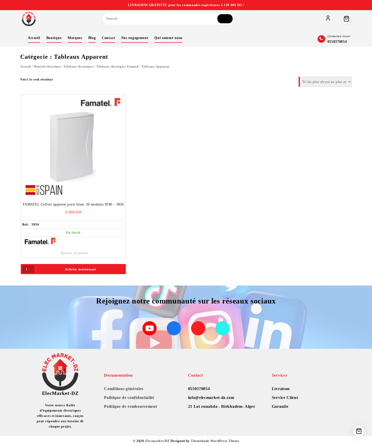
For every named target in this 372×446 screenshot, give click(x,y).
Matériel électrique (47, 66)
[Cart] (346, 19)
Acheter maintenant (80, 269)
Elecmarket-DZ (157, 441)
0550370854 (337, 42)
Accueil (25, 66)
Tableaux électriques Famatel (117, 66)
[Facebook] (174, 328)
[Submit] (225, 18)
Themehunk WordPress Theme (215, 441)
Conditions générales (123, 389)
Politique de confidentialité (129, 397)
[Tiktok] (222, 328)
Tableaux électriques (78, 66)
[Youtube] (149, 328)
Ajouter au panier (74, 253)
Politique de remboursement (130, 406)
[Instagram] (198, 328)
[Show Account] (328, 19)
